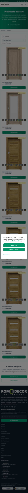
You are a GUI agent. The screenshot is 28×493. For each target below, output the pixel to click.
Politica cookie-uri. (17, 241)
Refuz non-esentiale (14, 249)
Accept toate (14, 245)
